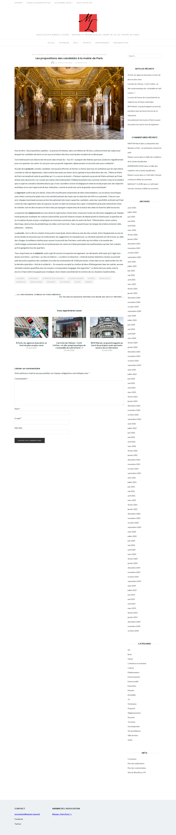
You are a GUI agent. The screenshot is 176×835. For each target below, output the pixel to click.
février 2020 (132, 559)
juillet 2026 (132, 212)
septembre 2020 (134, 527)
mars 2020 (132, 554)
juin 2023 (131, 379)
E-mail (18, 418)
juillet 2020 (132, 536)
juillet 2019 (132, 590)
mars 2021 (132, 500)
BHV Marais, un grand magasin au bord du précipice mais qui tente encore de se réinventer (107, 345)
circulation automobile (76, 278)
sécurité (77, 282)
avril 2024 (131, 334)
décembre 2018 (134, 622)
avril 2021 (131, 496)
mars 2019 (132, 608)
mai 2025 (131, 275)
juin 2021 (131, 487)
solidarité (88, 282)
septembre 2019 (134, 581)
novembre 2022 (134, 410)
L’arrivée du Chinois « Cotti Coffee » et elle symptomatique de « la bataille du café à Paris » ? (69, 345)
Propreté (87, 43)
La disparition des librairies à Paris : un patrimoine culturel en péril (144, 148)
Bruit (75, 43)
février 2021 (132, 505)
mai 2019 (131, 599)
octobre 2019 (133, 577)
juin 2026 (131, 217)
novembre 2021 (134, 464)
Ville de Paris (133, 735)
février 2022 (132, 451)
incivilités (91, 278)
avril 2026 (131, 226)
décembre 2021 (134, 460)
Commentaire (21, 378)
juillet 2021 (132, 482)
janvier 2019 (132, 617)
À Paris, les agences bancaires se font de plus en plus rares (31, 344)
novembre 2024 (134, 302)
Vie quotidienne (99, 54)
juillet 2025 (132, 266)
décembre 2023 (134, 352)
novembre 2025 (134, 248)
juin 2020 (131, 541)
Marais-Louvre (64, 63)
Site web (18, 428)
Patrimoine (64, 43)
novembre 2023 (134, 356)
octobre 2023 (133, 361)
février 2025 (132, 289)
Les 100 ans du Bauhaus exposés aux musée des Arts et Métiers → (91, 297)
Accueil (51, 43)
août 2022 (132, 424)
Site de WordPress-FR (137, 772)
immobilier (67, 54)
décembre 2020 (134, 514)
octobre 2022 (133, 415)
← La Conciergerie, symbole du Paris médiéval (38, 294)
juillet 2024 (132, 320)
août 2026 (132, 208)
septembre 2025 (134, 257)
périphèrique (21, 282)
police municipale (36, 282)
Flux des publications (136, 763)
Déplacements (38, 54)
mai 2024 (131, 329)
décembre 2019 (134, 568)
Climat (130, 659)
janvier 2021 (132, 509)
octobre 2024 (133, 307)
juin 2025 (131, 271)
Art (129, 650)
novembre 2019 (134, 572)
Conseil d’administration (38, 3)
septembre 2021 (134, 473)
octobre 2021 (133, 469)
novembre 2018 (134, 626)
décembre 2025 (134, 244)
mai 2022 (131, 437)
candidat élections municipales (53, 278)
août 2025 (132, 262)
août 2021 (132, 478)
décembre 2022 (134, 406)
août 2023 (132, 370)
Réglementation (121, 43)
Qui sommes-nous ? (63, 3)
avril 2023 (131, 388)
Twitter (18, 824)
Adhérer (18, 3)
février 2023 (132, 397)
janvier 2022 (132, 455)
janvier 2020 (132, 563)
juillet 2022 (132, 428)
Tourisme (131, 722)
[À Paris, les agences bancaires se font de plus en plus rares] (31, 327)
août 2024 (132, 316)
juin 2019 (131, 595)
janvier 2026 (132, 239)
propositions (51, 282)
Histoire (131, 690)
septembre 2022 (134, 419)
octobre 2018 (133, 631)
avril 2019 (131, 604)
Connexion (132, 759)
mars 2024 (132, 338)
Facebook (19, 819)
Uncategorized (134, 726)
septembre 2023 (134, 365)
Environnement (102, 43)
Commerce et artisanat (137, 663)
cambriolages (33, 278)
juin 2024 (131, 325)
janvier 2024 (132, 347)
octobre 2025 (133, 253)
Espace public (133, 681)
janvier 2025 (132, 293)
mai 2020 (131, 545)
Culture (131, 668)
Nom (17, 408)
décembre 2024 (134, 298)
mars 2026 (132, 230)
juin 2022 (131, 433)
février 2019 (132, 613)
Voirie (130, 740)
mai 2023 (131, 383)
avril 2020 (131, 550)
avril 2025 (131, 280)
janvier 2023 (132, 401)
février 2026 (132, 235)
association (20, 278)
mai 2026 (131, 221)
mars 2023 (132, 392)
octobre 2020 (133, 523)
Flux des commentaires (137, 768)
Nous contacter (84, 3)
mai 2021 (131, 491)
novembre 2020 (134, 518)
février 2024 (132, 343)
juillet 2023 (132, 374)
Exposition (132, 686)
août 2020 (132, 532)
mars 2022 (132, 446)
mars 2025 (132, 284)
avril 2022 (131, 442)
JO (129, 699)
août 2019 (132, 586)
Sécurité (87, 54)
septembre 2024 (134, 311)
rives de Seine (65, 282)
